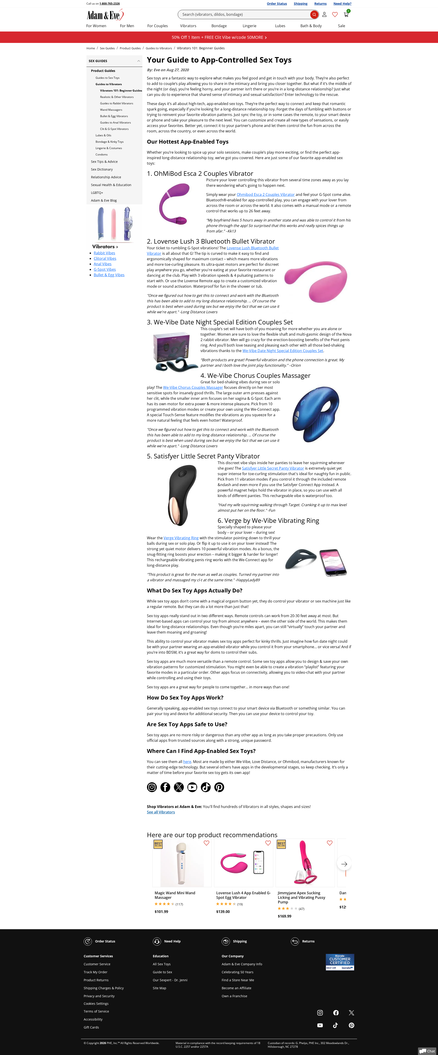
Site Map (159, 988)
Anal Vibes (103, 263)
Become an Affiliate (236, 988)
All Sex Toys (162, 964)
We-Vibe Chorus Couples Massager (193, 387)
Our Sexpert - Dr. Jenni (170, 980)
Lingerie (249, 25)
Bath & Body (311, 25)
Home (90, 48)
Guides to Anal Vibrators (115, 122)
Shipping (301, 3)
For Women (96, 25)
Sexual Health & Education (111, 185)
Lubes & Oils (103, 135)
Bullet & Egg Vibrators (114, 116)
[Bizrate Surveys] (348, 968)
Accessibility (93, 1019)
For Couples (157, 25)
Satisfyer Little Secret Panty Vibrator (273, 468)
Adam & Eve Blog (104, 200)
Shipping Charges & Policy (104, 988)
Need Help (172, 941)
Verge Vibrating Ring (181, 537)
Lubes (280, 25)
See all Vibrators (161, 812)
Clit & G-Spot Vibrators (114, 129)
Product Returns (96, 980)
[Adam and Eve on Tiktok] (206, 787)
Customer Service (97, 964)
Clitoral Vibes (105, 258)
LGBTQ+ (97, 192)
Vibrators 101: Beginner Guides (121, 90)
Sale (341, 25)
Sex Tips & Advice (104, 161)
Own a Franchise (234, 996)
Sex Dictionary (102, 169)
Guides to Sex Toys (108, 78)
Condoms (102, 154)
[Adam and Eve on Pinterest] (219, 787)
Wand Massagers (111, 110)
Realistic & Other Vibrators (117, 97)
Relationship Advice (106, 177)
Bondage (219, 25)
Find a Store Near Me (238, 980)
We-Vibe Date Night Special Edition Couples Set (282, 350)
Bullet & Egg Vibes (109, 274)
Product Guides (130, 48)
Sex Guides (107, 48)
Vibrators (188, 25)
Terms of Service (96, 1011)
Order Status (277, 3)
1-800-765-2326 (109, 3)
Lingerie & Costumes (109, 148)
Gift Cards (91, 1027)
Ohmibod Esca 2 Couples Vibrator (266, 194)
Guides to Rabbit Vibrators (116, 103)
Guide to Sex (162, 972)
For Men (127, 25)
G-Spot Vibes (105, 269)
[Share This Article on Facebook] (165, 787)
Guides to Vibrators (159, 48)
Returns (320, 3)
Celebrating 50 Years (237, 972)
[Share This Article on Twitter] (179, 787)
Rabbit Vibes (104, 252)
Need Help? (343, 3)
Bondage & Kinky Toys (110, 142)
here (187, 761)
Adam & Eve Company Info (242, 964)
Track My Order (95, 972)
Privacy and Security (99, 996)
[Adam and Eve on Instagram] (152, 787)
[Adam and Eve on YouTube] (192, 787)
